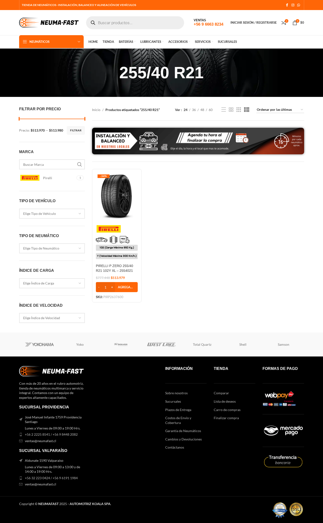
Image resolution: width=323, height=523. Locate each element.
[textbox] (52, 213)
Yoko (80, 344)
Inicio (96, 110)
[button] (117, 287)
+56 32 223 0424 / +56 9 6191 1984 (51, 478)
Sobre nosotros (176, 393)
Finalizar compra (226, 418)
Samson (283, 344)
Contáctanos (174, 447)
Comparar (221, 393)
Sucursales (173, 401)
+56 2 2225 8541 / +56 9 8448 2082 (51, 434)
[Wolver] (120, 344)
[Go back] (113, 73)
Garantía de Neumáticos (183, 431)
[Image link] (51, 371)
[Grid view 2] (231, 110)
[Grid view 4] (246, 110)
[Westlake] (161, 344)
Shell (242, 344)
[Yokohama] (39, 344)
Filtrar (76, 130)
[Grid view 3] (238, 110)
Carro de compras (227, 410)
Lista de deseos (225, 401)
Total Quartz (202, 344)
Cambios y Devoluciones (183, 439)
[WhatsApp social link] (298, 5)
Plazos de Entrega (178, 410)
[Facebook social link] (287, 5)
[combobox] (52, 214)
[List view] (223, 110)
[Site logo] (49, 22)
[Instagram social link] (293, 5)
